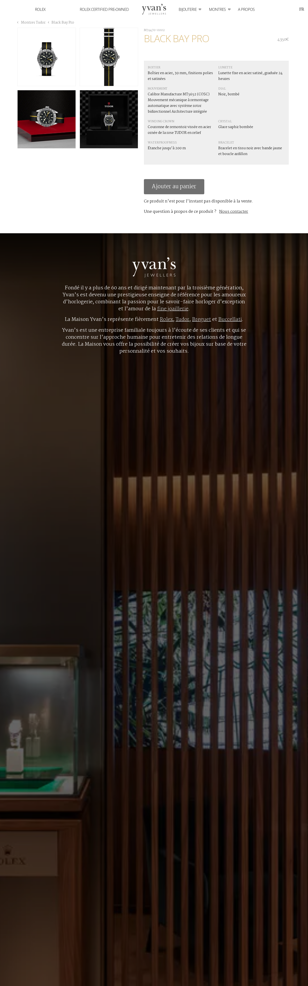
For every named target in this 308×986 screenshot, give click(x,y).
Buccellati (230, 319)
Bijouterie (188, 9)
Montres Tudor (33, 23)
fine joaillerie (172, 309)
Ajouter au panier (174, 186)
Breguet (201, 319)
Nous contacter (233, 211)
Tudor (182, 319)
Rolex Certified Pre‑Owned (104, 9)
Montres (218, 9)
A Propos (246, 9)
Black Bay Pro (62, 23)
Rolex (40, 9)
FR (301, 9)
